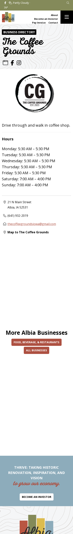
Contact (53, 22)
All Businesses (36, 350)
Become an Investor (46, 19)
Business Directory (19, 32)
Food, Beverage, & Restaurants (36, 342)
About (54, 15)
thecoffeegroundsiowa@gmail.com (31, 224)
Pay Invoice (39, 22)
